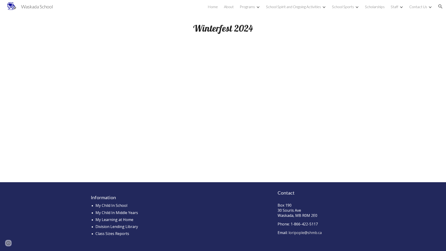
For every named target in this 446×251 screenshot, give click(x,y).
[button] (440, 6)
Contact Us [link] (418, 6)
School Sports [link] (343, 6)
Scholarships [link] (375, 6)
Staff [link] (394, 6)
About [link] (229, 6)
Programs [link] (247, 6)
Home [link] (213, 6)
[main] (223, 28)
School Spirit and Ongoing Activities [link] (293, 6)
